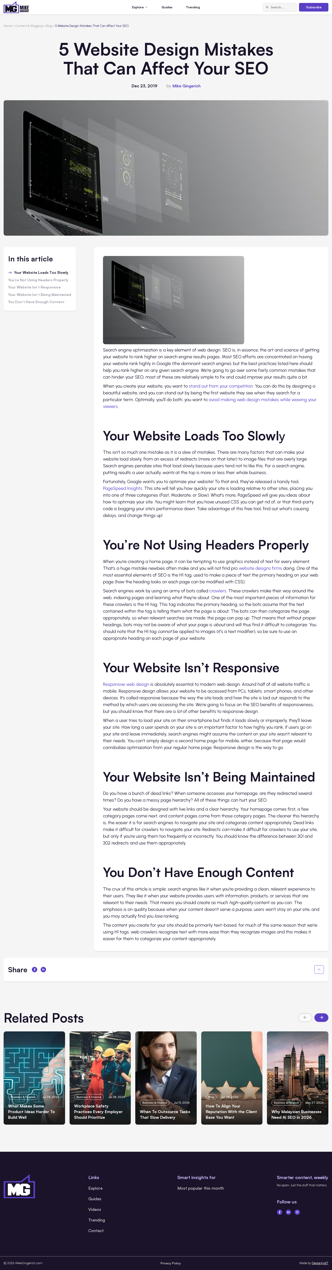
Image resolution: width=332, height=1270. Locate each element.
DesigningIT (320, 1263)
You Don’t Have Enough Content (36, 302)
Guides (166, 7)
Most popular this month (200, 1188)
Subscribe (313, 7)
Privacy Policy (171, 1263)
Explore (95, 1188)
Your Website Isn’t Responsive (34, 287)
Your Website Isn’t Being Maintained (39, 295)
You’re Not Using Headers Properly (38, 280)
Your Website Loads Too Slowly (41, 273)
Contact (96, 1230)
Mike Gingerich (187, 85)
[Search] (267, 7)
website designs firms (260, 568)
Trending (193, 7)
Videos (94, 1209)
